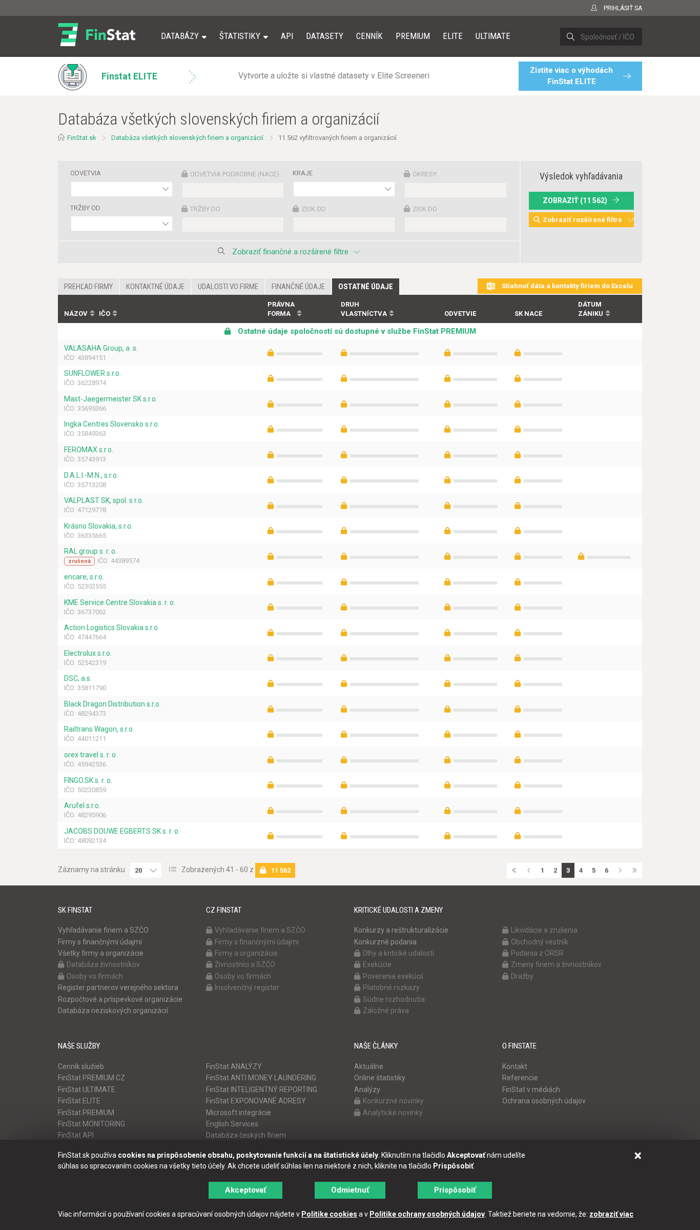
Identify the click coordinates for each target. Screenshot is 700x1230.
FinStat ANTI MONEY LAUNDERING (261, 1078)
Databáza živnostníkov (103, 964)
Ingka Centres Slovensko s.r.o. (111, 424)
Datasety (324, 36)
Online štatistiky (379, 1078)
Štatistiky (239, 36)
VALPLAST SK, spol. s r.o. (103, 500)
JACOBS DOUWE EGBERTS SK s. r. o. (122, 831)
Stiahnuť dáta (566, 286)
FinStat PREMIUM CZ (91, 1078)
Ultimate (493, 36)
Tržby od (85, 208)
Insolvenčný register (247, 987)
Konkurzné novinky (393, 1101)
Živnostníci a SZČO (245, 964)
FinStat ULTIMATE (86, 1089)
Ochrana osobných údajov (544, 1101)
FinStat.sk (81, 138)
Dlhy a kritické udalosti (398, 953)
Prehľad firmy (88, 286)
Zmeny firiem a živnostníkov (556, 964)
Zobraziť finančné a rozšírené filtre (290, 251)
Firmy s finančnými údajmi (100, 942)
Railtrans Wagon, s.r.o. (99, 729)
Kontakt (514, 1066)
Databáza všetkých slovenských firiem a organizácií (187, 138)
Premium (413, 36)
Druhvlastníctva (364, 309)
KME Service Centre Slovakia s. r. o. (119, 602)
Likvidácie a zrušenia (544, 930)
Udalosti (228, 286)
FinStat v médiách (531, 1089)
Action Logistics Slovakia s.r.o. (111, 627)
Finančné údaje (298, 286)
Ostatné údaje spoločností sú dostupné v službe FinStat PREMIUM (356, 331)
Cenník (369, 36)
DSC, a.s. (78, 678)
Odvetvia (85, 173)
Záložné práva (386, 1010)
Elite (453, 36)
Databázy (180, 36)
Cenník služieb (81, 1066)
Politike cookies (329, 1214)
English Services (232, 1124)
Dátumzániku (590, 309)
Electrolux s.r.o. (88, 653)
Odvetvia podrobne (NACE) (234, 174)
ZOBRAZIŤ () (575, 200)
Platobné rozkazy (391, 987)
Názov (76, 313)
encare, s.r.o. (84, 577)
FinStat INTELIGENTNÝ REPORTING (261, 1089)
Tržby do (205, 209)
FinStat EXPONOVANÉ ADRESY (256, 1101)
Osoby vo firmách (95, 976)
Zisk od (313, 209)
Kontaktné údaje (155, 286)
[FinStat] (96, 43)
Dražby (522, 976)
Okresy (425, 174)
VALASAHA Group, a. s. (101, 348)
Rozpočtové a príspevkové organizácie (120, 999)
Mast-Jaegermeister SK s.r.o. (110, 399)
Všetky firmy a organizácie (100, 953)
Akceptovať (245, 1190)
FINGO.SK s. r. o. (88, 780)
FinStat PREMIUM (86, 1112)
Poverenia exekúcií (393, 976)
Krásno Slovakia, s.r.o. (98, 526)
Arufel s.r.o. (82, 805)
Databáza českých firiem (246, 1135)
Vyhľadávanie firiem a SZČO (103, 930)
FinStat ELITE (79, 1101)
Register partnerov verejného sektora (118, 987)
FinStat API (76, 1135)
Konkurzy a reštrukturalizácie (401, 930)
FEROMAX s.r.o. (88, 450)
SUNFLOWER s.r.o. (92, 373)
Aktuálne (368, 1066)
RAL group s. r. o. (90, 551)
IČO (104, 313)
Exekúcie (377, 964)
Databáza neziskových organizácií (113, 1010)
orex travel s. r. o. (90, 755)
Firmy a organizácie (246, 953)
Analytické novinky (393, 1112)
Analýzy (367, 1089)
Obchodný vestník (539, 942)
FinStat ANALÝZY (234, 1066)
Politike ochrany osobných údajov (427, 1214)
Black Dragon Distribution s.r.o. (112, 704)
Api (287, 36)
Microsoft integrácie (238, 1112)
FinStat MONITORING (91, 1124)
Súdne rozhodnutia (394, 999)
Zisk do (425, 209)
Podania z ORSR (537, 953)
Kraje (303, 173)
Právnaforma (281, 309)
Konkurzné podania (385, 942)
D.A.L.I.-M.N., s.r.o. (91, 475)
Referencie (520, 1078)
